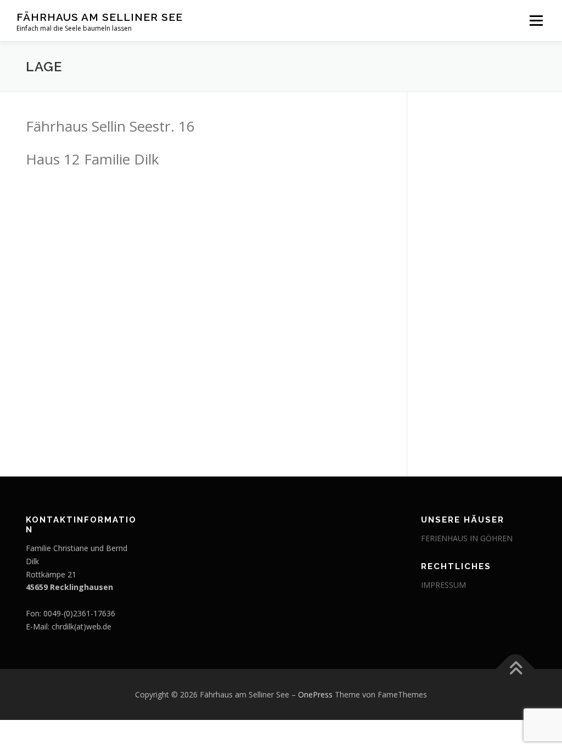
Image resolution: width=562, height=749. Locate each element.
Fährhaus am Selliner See (99, 17)
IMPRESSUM (443, 585)
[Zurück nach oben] (515, 668)
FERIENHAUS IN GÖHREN (467, 538)
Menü (536, 20)
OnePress (315, 694)
